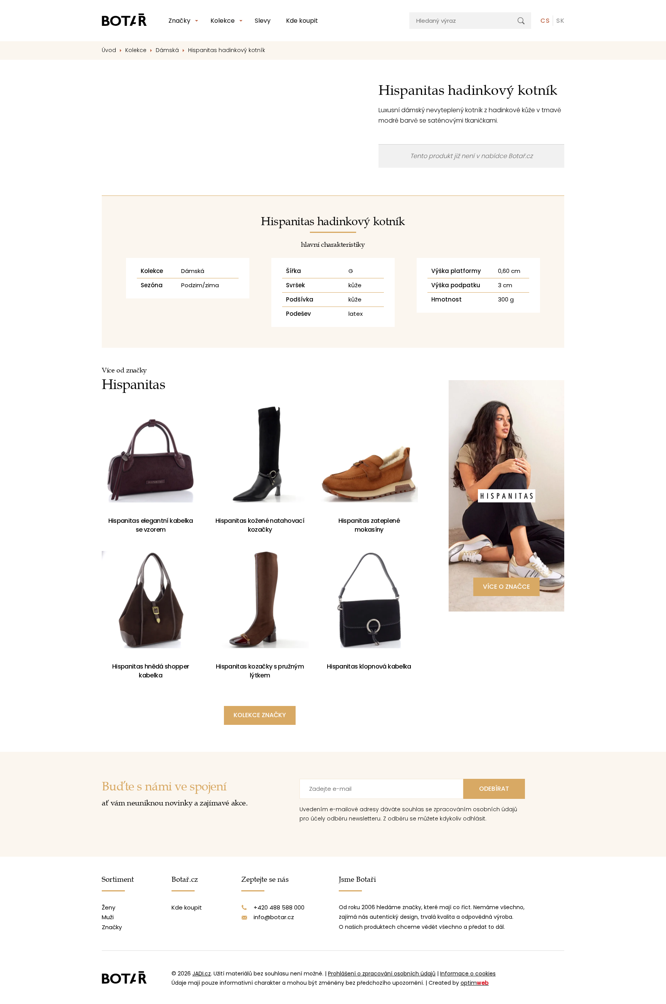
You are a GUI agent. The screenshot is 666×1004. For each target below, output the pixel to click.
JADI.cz (201, 973)
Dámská (167, 50)
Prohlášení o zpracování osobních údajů (382, 973)
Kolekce (222, 20)
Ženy (108, 907)
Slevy (263, 20)
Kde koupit (302, 20)
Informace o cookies (468, 973)
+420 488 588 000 (279, 907)
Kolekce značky (260, 715)
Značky (179, 20)
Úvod (109, 50)
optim (475, 983)
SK (560, 20)
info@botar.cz (274, 917)
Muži (108, 917)
